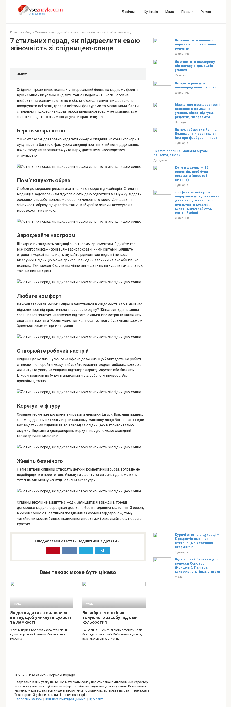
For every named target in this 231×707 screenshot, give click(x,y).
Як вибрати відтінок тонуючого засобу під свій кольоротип (110, 617)
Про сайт (96, 699)
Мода (169, 12)
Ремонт (207, 12)
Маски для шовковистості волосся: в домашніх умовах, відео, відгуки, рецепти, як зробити (197, 111)
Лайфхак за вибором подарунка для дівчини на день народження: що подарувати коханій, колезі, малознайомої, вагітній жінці (197, 202)
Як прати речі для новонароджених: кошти (195, 85)
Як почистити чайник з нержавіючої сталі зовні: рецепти (196, 44)
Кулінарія (151, 12)
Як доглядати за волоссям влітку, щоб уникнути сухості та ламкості (40, 617)
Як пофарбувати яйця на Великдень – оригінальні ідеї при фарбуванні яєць (196, 134)
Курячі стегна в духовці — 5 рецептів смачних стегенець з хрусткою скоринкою (197, 541)
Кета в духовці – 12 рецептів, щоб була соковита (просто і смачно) (191, 174)
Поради (187, 12)
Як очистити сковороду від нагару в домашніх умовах (195, 66)
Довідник (129, 12)
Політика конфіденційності (65, 699)
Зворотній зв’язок (28, 699)
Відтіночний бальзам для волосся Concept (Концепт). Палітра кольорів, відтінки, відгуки (197, 565)
